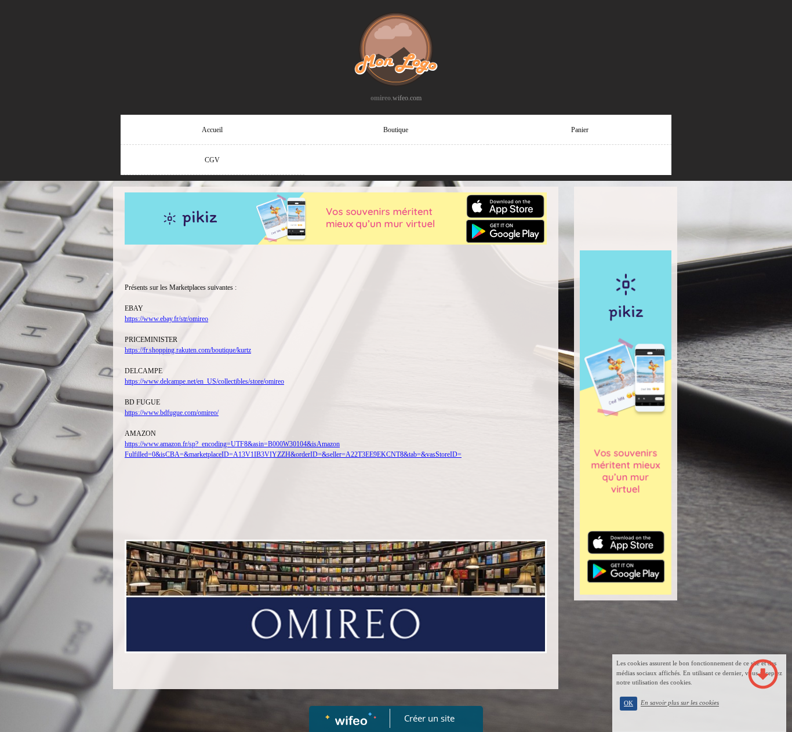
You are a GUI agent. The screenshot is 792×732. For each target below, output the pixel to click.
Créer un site (429, 718)
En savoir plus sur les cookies (680, 703)
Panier (579, 130)
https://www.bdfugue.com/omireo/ (172, 413)
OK (628, 703)
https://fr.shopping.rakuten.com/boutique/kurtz (188, 350)
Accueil (212, 130)
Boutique (395, 130)
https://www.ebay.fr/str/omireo (166, 319)
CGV (212, 160)
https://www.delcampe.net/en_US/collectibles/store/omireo (204, 381)
